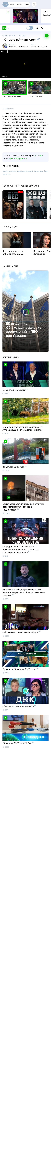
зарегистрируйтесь (17, 158)
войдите (39, 155)
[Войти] (42, 28)
